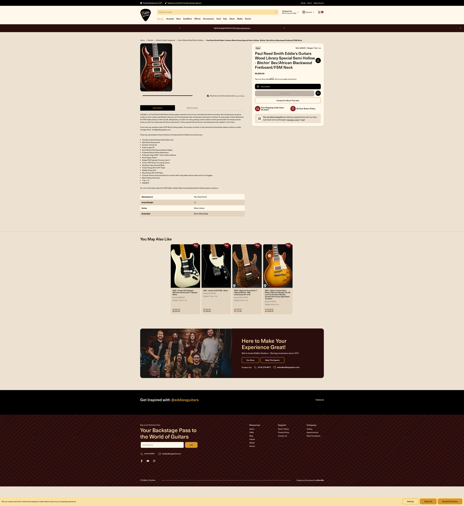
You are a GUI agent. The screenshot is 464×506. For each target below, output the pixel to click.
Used (218, 18)
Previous (179, 27)
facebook (141, 461)
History (309, 429)
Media (303, 3)
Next (284, 27)
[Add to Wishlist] (318, 93)
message (290, 120)
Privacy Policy (283, 432)
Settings (410, 501)
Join (191, 445)
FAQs (251, 432)
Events (248, 18)
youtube (147, 461)
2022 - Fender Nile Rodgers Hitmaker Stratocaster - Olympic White (185, 293)
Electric (160, 18)
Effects (197, 18)
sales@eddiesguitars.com (288, 367)
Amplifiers (187, 18)
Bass (178, 18)
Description (158, 108)
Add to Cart (284, 93)
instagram (154, 461)
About (309, 3)
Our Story (250, 360)
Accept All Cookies (450, 501)
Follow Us (319, 399)
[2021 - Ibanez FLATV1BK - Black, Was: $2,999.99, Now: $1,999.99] (216, 266)
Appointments (319, 3)
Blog (251, 436)
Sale (225, 18)
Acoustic (170, 18)
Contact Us (282, 436)
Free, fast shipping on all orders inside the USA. (232, 28)
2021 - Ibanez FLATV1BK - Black (215, 291)
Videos (252, 439)
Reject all (428, 501)
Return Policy (283, 429)
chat (302, 120)
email (297, 120)
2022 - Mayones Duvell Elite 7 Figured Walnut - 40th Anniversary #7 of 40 (245, 293)
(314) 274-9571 (264, 367)
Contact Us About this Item (288, 100)
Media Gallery (192, 108)
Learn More (240, 96)
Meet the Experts (272, 360)
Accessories (208, 18)
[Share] (318, 60)
